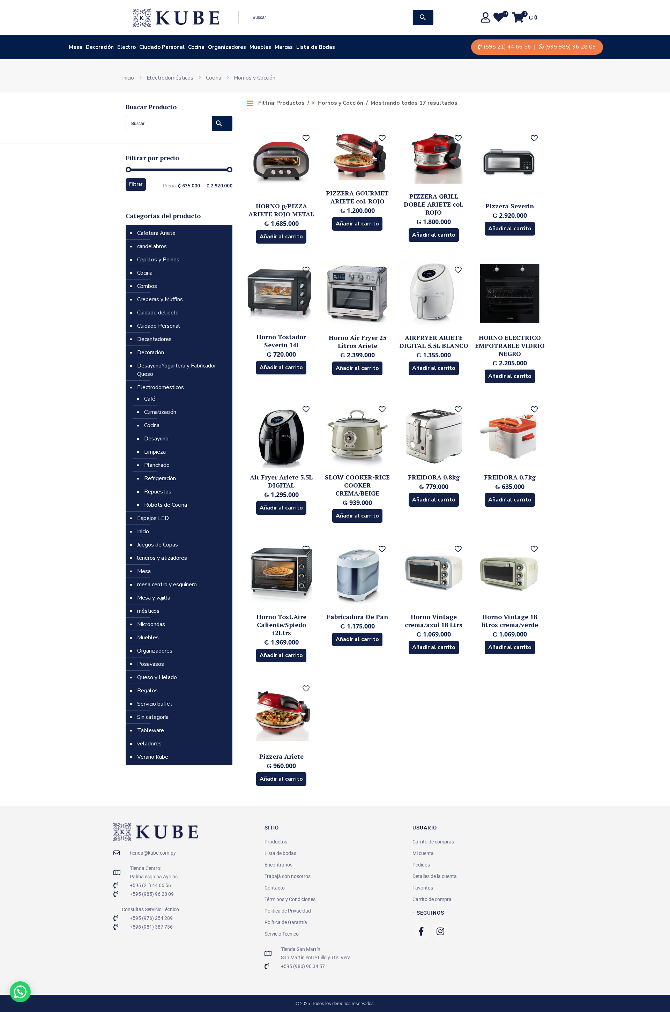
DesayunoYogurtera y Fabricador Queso (176, 370)
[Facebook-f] (421, 931)
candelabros (152, 246)
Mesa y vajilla (153, 598)
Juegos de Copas (157, 545)
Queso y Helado (157, 677)
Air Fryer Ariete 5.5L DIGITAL (281, 481)
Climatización (160, 412)
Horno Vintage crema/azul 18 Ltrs (433, 620)
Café (149, 399)
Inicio (128, 78)
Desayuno (156, 438)
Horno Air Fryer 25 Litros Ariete (357, 341)
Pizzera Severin (509, 206)
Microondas (151, 624)
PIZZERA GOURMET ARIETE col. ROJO (357, 197)
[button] (20, 991)
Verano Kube (152, 757)
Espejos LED (153, 518)
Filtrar (135, 184)
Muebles (148, 637)
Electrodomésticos (170, 78)
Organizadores (154, 651)
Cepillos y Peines (158, 259)
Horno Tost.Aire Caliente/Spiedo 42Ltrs (281, 624)
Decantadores (154, 339)
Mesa (144, 571)
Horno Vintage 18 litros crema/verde (509, 620)
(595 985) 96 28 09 (570, 47)
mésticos (148, 611)
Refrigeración (160, 478)
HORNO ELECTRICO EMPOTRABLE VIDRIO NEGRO (510, 345)
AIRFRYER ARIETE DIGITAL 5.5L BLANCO (433, 341)
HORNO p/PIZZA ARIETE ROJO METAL (281, 210)
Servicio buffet (154, 704)
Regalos (147, 690)
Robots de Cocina (165, 505)
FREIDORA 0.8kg (434, 477)
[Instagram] (440, 931)
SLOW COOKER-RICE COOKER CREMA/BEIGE (357, 485)
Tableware (150, 730)
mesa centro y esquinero (167, 584)
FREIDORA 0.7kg (510, 477)
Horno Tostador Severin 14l (281, 341)
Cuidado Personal (158, 326)
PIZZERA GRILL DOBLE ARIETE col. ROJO (433, 204)
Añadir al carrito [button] (281, 236)
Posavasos (150, 664)
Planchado (157, 465)
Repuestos (157, 492)
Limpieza (155, 452)
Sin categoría (153, 717)
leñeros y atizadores (162, 558)
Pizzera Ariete (281, 756)
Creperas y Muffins (160, 299)
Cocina (213, 78)
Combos (147, 286)
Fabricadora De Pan (357, 616)
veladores (149, 743)
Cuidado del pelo (158, 313)
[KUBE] (176, 17)
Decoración (150, 352)
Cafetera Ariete (156, 233)
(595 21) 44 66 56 (507, 47)
